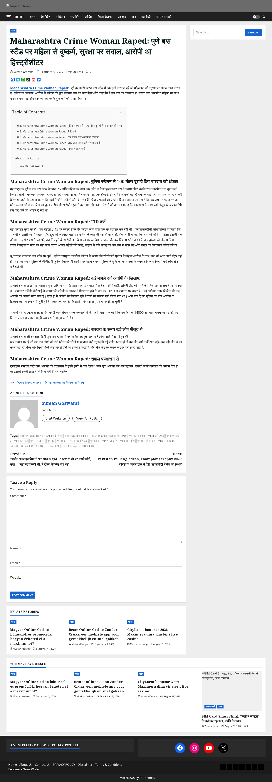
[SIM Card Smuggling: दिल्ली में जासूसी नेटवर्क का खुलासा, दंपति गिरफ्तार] (232, 691)
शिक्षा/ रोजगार (105, 17)
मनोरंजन (60, 17)
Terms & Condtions (108, 765)
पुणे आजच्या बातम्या (137, 435)
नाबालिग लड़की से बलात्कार (76, 435)
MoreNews (127, 778)
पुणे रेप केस (150, 440)
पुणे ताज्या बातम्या (38, 440)
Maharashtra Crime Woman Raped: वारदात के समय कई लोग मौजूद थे (61, 143)
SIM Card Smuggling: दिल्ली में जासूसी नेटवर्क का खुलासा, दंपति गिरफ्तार (230, 718)
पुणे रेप (140, 440)
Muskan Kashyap (21, 648)
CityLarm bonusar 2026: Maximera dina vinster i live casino (152, 634)
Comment (18, 496)
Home (19, 17)
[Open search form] (264, 17)
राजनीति (74, 17)
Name (15, 548)
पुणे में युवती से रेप (127, 440)
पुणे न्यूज (51, 440)
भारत (32, 17)
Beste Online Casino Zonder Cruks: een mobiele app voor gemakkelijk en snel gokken (94, 634)
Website (15, 577)
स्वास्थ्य (122, 17)
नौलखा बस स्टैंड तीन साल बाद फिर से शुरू (108, 435)
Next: (140, 459)
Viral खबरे (163, 17)
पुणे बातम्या (94, 440)
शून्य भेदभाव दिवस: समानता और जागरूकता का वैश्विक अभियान (47, 382)
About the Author (27, 158)
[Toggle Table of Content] (119, 112)
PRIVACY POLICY (64, 765)
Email (15, 563)
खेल (134, 17)
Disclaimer (85, 765)
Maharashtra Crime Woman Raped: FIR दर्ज (49, 131)
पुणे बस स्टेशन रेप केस (78, 440)
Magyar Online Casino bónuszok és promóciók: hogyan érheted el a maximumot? (31, 636)
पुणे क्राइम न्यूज (21, 440)
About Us (25, 765)
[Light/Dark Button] (256, 17)
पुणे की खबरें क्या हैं (156, 435)
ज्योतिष (88, 17)
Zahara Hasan (211, 726)
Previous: (50, 459)
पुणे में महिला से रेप (109, 440)
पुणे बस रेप (61, 440)
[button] (8, 16)
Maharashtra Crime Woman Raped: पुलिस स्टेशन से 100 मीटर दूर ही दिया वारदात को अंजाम (73, 126)
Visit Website (56, 418)
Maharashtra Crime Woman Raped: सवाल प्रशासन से (54, 149)
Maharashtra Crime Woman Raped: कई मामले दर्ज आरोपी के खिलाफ (61, 137)
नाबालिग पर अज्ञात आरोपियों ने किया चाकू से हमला (41, 435)
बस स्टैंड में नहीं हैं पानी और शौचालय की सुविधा (40, 445)
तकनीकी (146, 17)
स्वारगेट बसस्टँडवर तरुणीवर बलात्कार (78, 445)
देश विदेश (45, 17)
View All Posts (87, 418)
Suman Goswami (24, 72)
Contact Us (42, 765)
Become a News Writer (24, 769)
